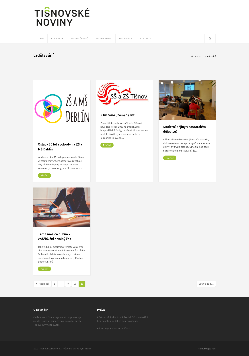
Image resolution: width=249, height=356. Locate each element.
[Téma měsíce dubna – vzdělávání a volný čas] (61, 207)
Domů (40, 38)
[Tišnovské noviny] (62, 26)
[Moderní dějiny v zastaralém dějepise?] (187, 100)
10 (75, 283)
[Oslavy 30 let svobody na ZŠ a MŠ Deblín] (61, 108)
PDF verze (57, 38)
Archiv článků (79, 38)
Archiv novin (104, 38)
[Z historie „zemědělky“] (124, 94)
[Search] (210, 38)
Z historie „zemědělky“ (117, 115)
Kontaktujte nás (207, 348)
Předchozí (44, 283)
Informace (125, 38)
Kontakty (145, 38)
